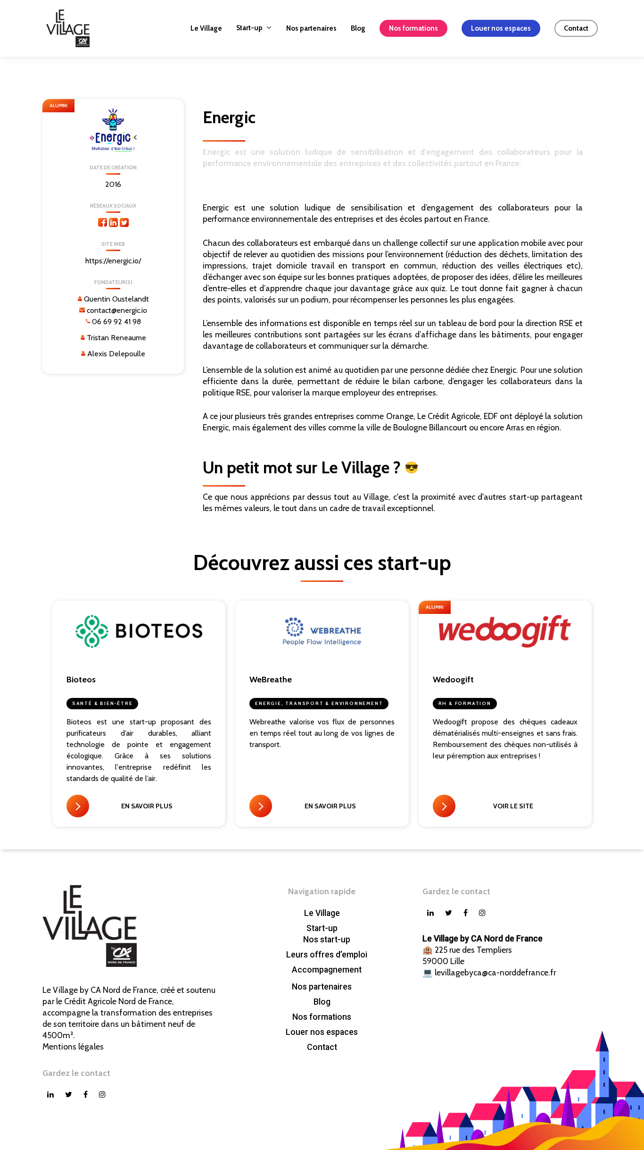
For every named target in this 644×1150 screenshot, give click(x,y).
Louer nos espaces (322, 1032)
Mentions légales (73, 1046)
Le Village (322, 913)
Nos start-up (326, 939)
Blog (322, 1002)
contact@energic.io (117, 310)
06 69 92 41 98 (116, 321)
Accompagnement (327, 969)
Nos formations (321, 1017)
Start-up (322, 928)
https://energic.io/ (113, 260)
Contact (322, 1047)
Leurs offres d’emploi (326, 954)
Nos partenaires (322, 986)
